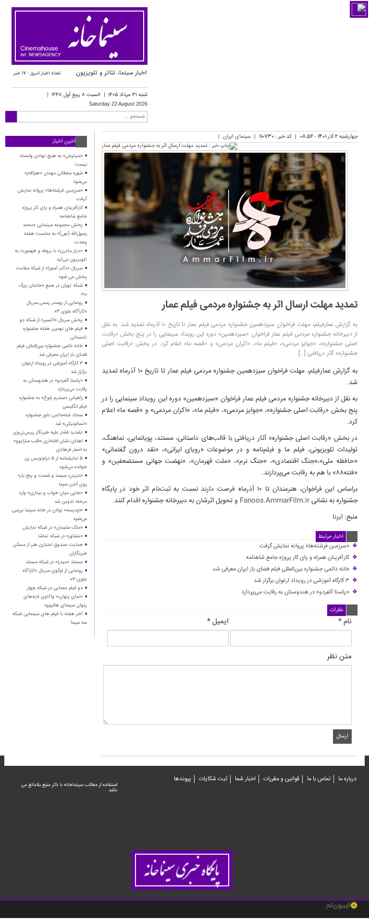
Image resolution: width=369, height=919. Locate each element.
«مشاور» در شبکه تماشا (60, 536)
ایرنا (337, 517)
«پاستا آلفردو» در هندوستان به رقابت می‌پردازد (299, 592)
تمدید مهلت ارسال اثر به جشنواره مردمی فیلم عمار (259, 305)
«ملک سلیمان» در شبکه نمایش (53, 528)
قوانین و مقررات (281, 779)
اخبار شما (245, 779)
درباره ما (347, 779)
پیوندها (182, 779)
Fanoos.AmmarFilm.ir (274, 501)
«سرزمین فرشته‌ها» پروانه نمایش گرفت (308, 546)
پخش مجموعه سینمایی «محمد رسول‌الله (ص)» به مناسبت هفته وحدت (55, 233)
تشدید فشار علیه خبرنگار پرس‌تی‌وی (48, 432)
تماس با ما (319, 779)
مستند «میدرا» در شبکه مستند (54, 562)
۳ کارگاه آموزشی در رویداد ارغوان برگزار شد (305, 580)
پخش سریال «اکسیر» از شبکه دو (51, 320)
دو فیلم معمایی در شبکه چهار (55, 588)
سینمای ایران (237, 137)
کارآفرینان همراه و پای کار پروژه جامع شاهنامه (301, 557)
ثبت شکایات (213, 779)
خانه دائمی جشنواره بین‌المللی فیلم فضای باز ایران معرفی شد (284, 569)
